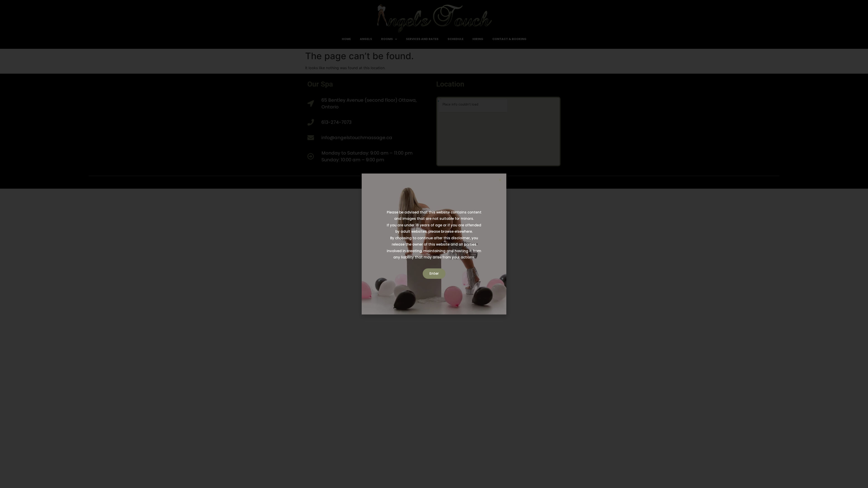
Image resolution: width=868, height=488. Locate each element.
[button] (500, 179)
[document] (434, 244)
